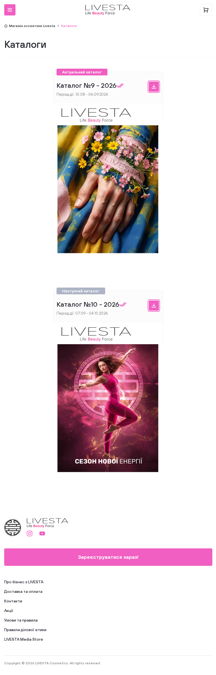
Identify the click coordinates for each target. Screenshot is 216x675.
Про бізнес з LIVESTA (23, 582)
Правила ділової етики (25, 629)
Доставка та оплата (23, 591)
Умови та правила (21, 620)
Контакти (13, 601)
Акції (8, 610)
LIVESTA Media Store (23, 639)
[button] (9, 9)
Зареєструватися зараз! (108, 557)
